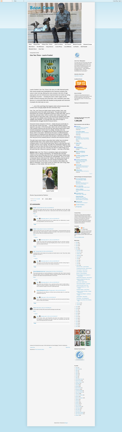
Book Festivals (78, 387)
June (78, 260)
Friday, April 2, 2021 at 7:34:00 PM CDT (43, 307)
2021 (77, 248)
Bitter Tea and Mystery (80, 151)
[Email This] (45, 199)
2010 (77, 321)
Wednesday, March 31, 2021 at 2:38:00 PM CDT (50, 261)
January (78, 304)
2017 (77, 310)
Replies (36, 216)
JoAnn (34, 229)
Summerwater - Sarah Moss (82, 296)
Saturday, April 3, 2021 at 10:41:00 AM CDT (49, 316)
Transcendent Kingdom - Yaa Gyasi (83, 283)
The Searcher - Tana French (82, 270)
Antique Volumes (78, 382)
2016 (77, 311)
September (79, 255)
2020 (77, 306)
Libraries (77, 393)
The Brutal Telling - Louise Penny (83, 289)
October (78, 253)
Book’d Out (78, 126)
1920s (76, 367)
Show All (91, 173)
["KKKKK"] (77, 340)
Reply (34, 213)
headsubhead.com (79, 193)
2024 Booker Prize (79, 379)
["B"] (77, 334)
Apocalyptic (77, 383)
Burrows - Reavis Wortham (82, 273)
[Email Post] (42, 198)
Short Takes (77, 409)
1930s (76, 370)
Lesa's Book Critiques (80, 131)
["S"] (82, 345)
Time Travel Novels (79, 413)
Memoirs (77, 396)
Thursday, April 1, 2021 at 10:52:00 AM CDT (57, 290)
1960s (76, 374)
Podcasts (77, 400)
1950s (76, 373)
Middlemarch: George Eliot (80, 152)
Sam (35, 198)
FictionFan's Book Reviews (81, 159)
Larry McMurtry (67, 46)
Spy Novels (77, 410)
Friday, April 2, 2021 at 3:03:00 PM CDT (48, 297)
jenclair (34, 207)
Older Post (68, 347)
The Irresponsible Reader (81, 178)
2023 (77, 245)
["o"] (82, 334)
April (78, 263)
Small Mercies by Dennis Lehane (81, 148)
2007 (77, 326)
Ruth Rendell (84, 46)
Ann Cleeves (68, 44)
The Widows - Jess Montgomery (83, 298)
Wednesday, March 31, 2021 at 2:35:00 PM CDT (50, 218)
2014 (77, 314)
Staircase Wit (78, 164)
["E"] (88, 345)
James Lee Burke (59, 44)
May (78, 261)
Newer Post (32, 347)
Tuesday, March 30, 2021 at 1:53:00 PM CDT (44, 229)
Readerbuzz (78, 136)
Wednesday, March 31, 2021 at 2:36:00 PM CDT (50, 239)
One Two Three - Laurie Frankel (83, 266)
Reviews (34, 200)
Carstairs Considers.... (80, 204)
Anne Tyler (41, 49)
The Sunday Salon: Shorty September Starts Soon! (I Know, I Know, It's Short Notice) (82, 139)
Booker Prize (37, 44)
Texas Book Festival (79, 412)
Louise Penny (58, 46)
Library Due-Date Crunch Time (82, 285)
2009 (77, 323)
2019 (77, 308)
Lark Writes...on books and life (82, 155)
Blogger (66, 422)
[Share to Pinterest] (51, 199)
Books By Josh (79, 201)
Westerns (77, 415)
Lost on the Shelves (79, 395)
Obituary (77, 399)
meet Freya (78, 144)
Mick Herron (32, 46)
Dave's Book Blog (79, 186)
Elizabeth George (88, 44)
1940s (76, 371)
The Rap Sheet (79, 206)
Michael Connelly (77, 44)
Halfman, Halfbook (79, 189)
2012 (77, 318)
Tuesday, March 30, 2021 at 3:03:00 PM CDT (44, 251)
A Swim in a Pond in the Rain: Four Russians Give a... (83, 280)
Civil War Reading (78, 390)
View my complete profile (79, 237)
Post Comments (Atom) (39, 349)
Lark (34, 251)
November (79, 252)
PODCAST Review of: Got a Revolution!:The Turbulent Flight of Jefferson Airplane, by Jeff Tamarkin (82, 198)
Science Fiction (78, 406)
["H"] (88, 340)
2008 (77, 324)
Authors (76, 384)
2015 (77, 313)
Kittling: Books (79, 170)
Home (30, 44)
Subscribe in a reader (78, 75)
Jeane (34, 307)
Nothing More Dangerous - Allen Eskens (84, 277)
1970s (76, 376)
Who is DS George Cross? (80, 156)
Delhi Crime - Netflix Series (82, 281)
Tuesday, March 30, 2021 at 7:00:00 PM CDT (54, 271)
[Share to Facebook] (49, 199)
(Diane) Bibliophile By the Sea (39, 271)
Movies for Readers (79, 397)
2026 (77, 242)
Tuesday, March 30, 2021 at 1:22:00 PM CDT (45, 207)
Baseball (77, 386)
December (79, 250)
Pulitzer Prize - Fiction (47, 44)
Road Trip (77, 405)
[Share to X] (48, 199)
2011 (77, 320)
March (78, 265)
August (78, 257)
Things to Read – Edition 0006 (81, 194)
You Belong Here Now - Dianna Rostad (84, 268)
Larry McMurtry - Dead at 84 (82, 271)
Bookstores (77, 389)
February (78, 303)
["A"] (77, 345)
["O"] (88, 334)
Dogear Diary (78, 143)
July (77, 258)
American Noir (78, 380)
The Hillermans (40, 46)
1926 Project (77, 369)
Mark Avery (78, 181)
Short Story (77, 408)
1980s (76, 377)
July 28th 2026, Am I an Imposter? (82, 202)
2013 (77, 316)
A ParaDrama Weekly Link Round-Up (82, 171)
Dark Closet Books (79, 392)
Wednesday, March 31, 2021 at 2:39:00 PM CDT (50, 282)
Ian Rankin (76, 46)
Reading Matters (79, 147)
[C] (82, 340)
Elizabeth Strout (33, 49)
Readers (77, 402)
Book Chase (42, 7)
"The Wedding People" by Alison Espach (83, 187)
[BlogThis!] (47, 199)
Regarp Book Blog (79, 196)
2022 (77, 247)
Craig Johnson (49, 46)
